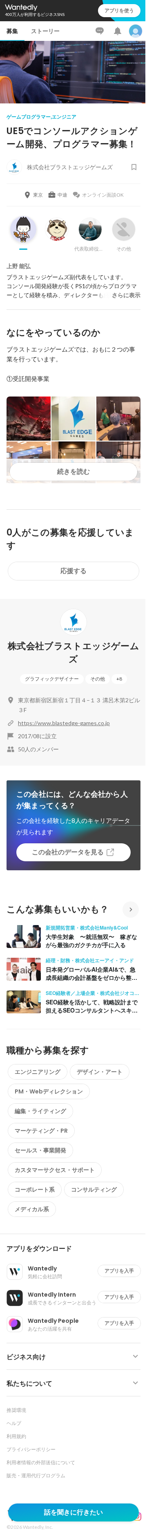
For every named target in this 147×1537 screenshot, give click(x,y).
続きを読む (73, 471)
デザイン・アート (99, 1072)
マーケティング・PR (41, 1131)
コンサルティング (94, 1189)
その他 (97, 679)
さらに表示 (126, 295)
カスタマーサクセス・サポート (55, 1170)
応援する (73, 571)
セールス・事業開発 (40, 1150)
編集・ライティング (40, 1111)
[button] (77, 1249)
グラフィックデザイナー (52, 679)
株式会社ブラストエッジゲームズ (73, 652)
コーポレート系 (35, 1189)
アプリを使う (119, 10)
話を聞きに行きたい (73, 1512)
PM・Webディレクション (49, 1091)
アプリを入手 (119, 1270)
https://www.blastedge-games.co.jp (64, 722)
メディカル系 (32, 1209)
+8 (119, 679)
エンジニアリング (37, 1072)
